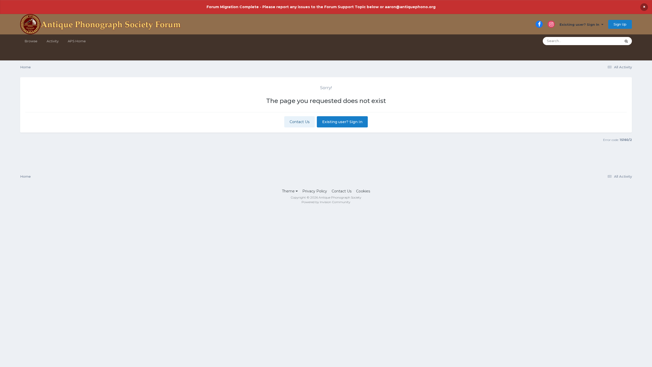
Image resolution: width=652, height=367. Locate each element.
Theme (289, 191)
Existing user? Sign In (580, 24)
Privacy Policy (314, 191)
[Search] (626, 41)
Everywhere (605, 41)
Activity (53, 41)
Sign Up (620, 24)
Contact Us (299, 122)
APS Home (77, 41)
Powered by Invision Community (326, 202)
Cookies (363, 191)
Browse (31, 41)
